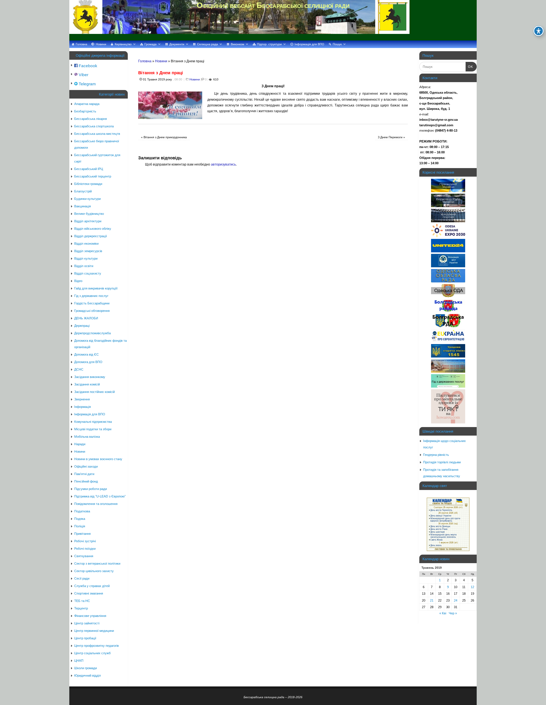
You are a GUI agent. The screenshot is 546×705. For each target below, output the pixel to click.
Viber (83, 75)
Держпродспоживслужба (92, 333)
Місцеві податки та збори (92, 429)
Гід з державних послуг (91, 296)
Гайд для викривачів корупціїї (96, 288)
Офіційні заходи (86, 466)
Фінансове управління (90, 616)
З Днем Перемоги (391, 137)
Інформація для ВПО (309, 44)
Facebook (87, 66)
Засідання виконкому (89, 377)
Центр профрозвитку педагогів (96, 645)
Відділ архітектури (87, 221)
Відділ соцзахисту (87, 273)
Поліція (79, 526)
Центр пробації (85, 638)
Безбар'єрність (85, 111)
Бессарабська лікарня (90, 119)
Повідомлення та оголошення (96, 504)
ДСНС (78, 369)
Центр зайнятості (86, 623)
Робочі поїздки (85, 548)
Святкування (83, 556)
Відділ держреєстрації (90, 236)
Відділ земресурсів (88, 251)
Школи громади (85, 668)
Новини (101, 44)
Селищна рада (207, 44)
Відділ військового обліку (92, 228)
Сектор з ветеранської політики (97, 563)
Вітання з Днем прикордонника (164, 137)
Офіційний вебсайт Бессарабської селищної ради (273, 5)
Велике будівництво (89, 213)
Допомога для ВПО (88, 362)
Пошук (337, 44)
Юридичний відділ (87, 675)
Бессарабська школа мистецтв (97, 133)
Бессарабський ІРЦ (88, 169)
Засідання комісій (87, 384)
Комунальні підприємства (93, 421)
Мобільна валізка (87, 436)
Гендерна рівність (436, 454)
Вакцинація (82, 206)
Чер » (453, 613)
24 (455, 600)
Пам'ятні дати (84, 474)
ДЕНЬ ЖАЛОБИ (86, 318)
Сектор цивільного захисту (94, 571)
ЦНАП (78, 660)
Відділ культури (85, 258)
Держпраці (82, 325)
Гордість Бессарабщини (91, 303)
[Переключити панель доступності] (538, 31)
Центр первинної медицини (94, 630)
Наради (79, 444)
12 (472, 587)
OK (469, 66)
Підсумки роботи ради (90, 489)
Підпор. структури (269, 44)
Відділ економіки (86, 243)
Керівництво (123, 44)
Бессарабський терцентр (92, 176)
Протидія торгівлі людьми (442, 462)
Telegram (87, 84)
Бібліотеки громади (88, 184)
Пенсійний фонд (86, 481)
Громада (150, 44)
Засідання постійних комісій (94, 392)
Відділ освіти (83, 266)
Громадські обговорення (92, 311)
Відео (78, 281)
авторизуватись (223, 164)
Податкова (82, 511)
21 (431, 600)
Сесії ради (81, 578)
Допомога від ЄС (86, 354)
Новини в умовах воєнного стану (98, 459)
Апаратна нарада (86, 104)
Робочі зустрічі (85, 541)
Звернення (82, 399)
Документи (176, 44)
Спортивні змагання (88, 593)
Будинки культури (87, 199)
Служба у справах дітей (92, 586)
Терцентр (81, 608)
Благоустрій (83, 191)
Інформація (82, 406)
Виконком (237, 44)
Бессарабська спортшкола (94, 126)
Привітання (82, 533)
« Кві (442, 613)
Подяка (79, 518)
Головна (81, 44)
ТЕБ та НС (82, 601)
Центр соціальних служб (92, 653)
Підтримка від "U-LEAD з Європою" (100, 496)
